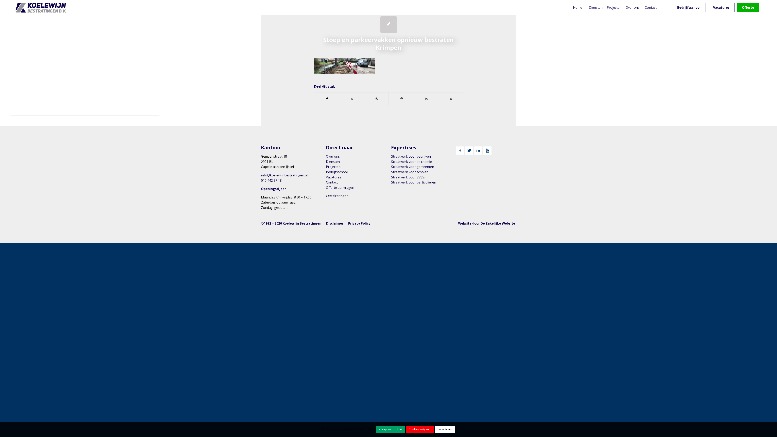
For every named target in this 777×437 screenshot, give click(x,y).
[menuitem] (577, 7)
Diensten (333, 161)
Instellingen (445, 429)
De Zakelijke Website (498, 223)
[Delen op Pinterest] (401, 98)
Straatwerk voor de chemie (411, 161)
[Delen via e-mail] (450, 98)
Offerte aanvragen (340, 187)
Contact (332, 182)
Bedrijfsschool (337, 172)
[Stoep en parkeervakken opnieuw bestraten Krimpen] (388, 24)
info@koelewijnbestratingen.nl (284, 175)
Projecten (333, 166)
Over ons (333, 156)
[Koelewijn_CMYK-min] (41, 7)
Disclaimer (334, 223)
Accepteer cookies (390, 429)
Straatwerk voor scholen (409, 172)
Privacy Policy (359, 223)
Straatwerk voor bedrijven (411, 156)
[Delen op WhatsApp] (376, 98)
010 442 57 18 (271, 180)
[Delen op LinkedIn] (425, 98)
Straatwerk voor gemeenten (412, 166)
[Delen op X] (351, 98)
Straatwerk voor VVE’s (408, 177)
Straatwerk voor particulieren (413, 182)
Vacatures (333, 177)
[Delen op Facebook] (326, 98)
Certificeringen (337, 196)
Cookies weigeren (420, 429)
